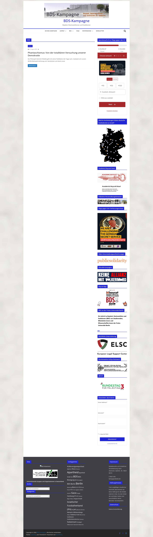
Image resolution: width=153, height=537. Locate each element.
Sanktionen (70, 517)
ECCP (77, 487)
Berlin (79, 483)
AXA (72, 477)
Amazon (78, 469)
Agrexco (69, 469)
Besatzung (69, 487)
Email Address (102, 402)
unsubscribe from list (112, 443)
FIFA (71, 489)
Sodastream (72, 522)
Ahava (73, 469)
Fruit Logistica (76, 489)
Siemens (82, 519)
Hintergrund (86, 31)
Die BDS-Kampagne (51, 31)
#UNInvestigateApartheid (75, 466)
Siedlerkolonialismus (73, 519)
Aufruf (62, 31)
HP (75, 496)
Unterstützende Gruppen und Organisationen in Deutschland (45, 481)
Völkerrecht (81, 524)
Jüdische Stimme (80, 509)
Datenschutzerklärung (115, 509)
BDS (70, 31)
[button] (65, 31)
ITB (72, 509)
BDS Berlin (71, 484)
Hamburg (70, 496)
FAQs (77, 31)
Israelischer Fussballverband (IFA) (75, 505)
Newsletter (100, 31)
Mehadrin (70, 512)
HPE (77, 496)
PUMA (78, 514)
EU (80, 487)
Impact (76, 498)
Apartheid (73, 472)
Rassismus (82, 514)
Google (78, 493)
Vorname (101, 413)
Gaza (73, 492)
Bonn (74, 487)
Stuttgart (79, 522)
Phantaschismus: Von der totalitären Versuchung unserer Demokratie (57, 54)
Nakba (68, 514)
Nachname (101, 423)
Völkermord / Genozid (72, 524)
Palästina (73, 514)
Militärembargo (78, 512)
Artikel (30, 46)
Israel (80, 499)
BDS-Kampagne (76, 20)
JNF (75, 509)
